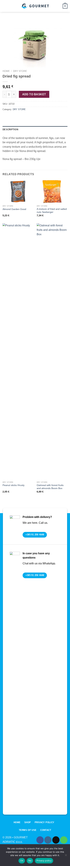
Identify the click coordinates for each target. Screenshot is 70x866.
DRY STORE (20, 71)
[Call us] (63, 840)
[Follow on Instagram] (48, 840)
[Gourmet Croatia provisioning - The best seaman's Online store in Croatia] (35, 6)
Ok (21, 860)
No (30, 860)
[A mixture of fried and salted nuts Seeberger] (52, 191)
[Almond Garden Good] (18, 191)
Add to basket (34, 94)
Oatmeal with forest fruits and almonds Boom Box (50, 487)
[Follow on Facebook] (40, 840)
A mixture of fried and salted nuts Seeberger (52, 210)
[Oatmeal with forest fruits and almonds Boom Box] (52, 351)
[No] (65, 856)
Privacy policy (44, 860)
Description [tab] (10, 129)
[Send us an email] (56, 840)
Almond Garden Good (14, 209)
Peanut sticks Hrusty (13, 485)
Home (6, 71)
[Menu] (5, 6)
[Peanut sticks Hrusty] (18, 351)
